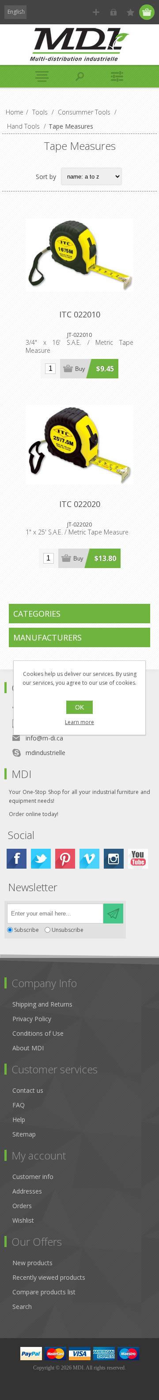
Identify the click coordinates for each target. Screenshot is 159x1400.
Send (113, 913)
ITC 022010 (79, 314)
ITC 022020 (79, 504)
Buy (80, 369)
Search (22, 1306)
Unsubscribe (67, 930)
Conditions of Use (38, 1033)
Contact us (27, 1090)
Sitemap (24, 1134)
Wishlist (23, 1220)
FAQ (18, 1105)
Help (18, 1119)
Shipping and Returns (42, 1004)
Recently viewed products (48, 1277)
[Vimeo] (89, 859)
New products (32, 1263)
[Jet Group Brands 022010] (79, 255)
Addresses (27, 1191)
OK (79, 707)
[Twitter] (41, 859)
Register (96, 12)
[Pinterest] (65, 859)
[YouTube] (138, 859)
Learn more (79, 722)
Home (14, 112)
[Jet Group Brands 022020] (79, 445)
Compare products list (44, 1292)
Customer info (32, 1176)
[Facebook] (16, 859)
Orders (22, 1206)
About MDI (28, 1048)
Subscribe (26, 930)
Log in (113, 12)
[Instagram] (114, 859)
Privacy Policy (31, 1019)
